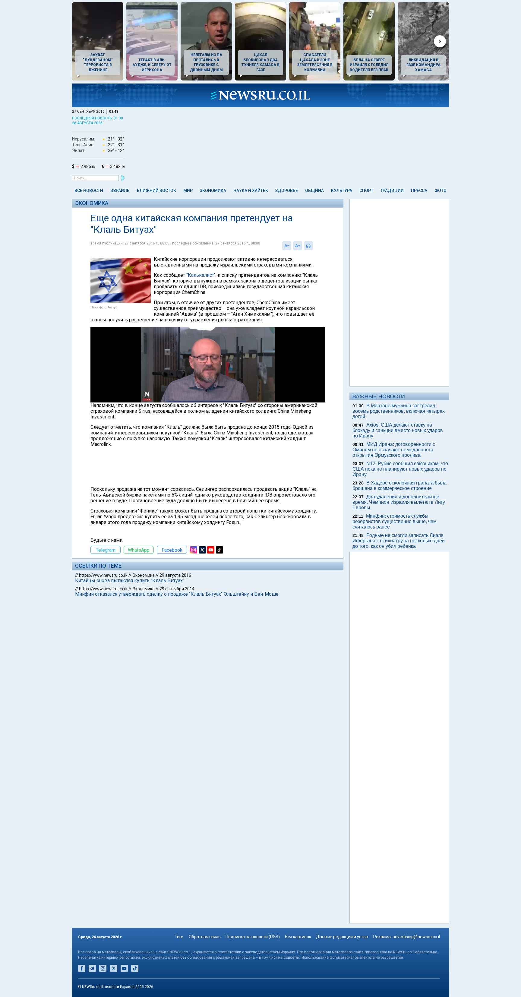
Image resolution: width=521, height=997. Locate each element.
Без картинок (298, 936)
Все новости (88, 190)
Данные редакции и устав (342, 936)
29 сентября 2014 (176, 588)
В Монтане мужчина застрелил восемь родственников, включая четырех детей (398, 411)
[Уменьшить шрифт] (286, 245)
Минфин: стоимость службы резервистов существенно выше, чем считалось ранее (394, 521)
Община (314, 190)
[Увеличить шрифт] (297, 245)
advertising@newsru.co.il (416, 936)
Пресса (419, 190)
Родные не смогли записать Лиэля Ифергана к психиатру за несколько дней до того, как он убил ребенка (398, 541)
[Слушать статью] (314, 245)
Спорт (366, 190)
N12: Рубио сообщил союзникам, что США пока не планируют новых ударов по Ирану (400, 469)
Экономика (213, 190)
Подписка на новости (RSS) (253, 936)
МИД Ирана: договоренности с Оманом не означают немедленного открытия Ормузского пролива (393, 450)
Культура (341, 190)
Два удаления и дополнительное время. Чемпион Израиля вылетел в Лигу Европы (398, 502)
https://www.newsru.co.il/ (103, 575)
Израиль (120, 190)
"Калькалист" (201, 275)
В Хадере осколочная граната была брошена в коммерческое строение (399, 485)
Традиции (392, 190)
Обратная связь (205, 936)
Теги (179, 936)
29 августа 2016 (175, 575)
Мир (188, 190)
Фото (440, 190)
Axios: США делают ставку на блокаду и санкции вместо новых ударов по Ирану (397, 430)
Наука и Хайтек (250, 190)
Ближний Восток (156, 190)
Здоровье (286, 190)
